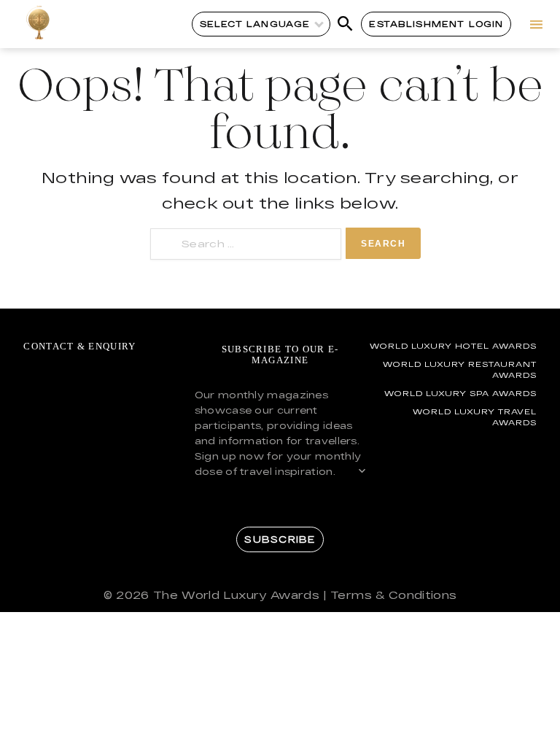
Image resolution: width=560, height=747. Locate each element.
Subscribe (279, 539)
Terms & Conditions (393, 595)
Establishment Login (436, 23)
